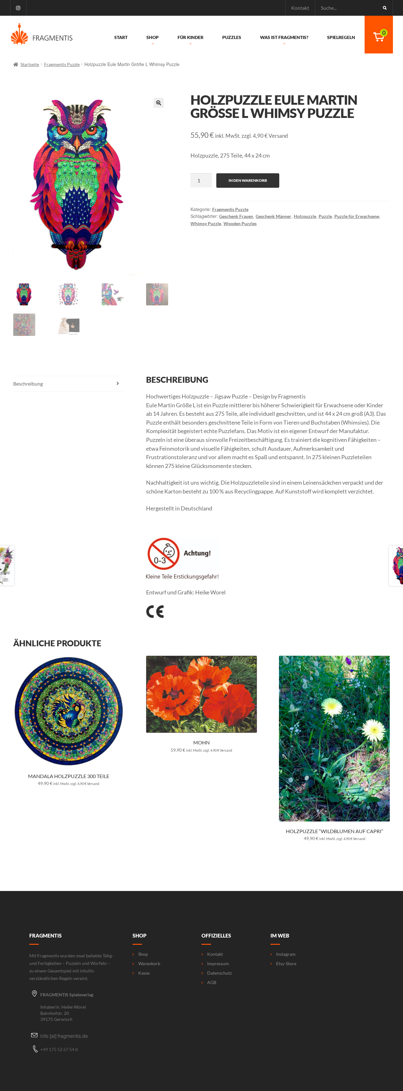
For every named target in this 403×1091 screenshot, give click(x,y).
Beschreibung (28, 384)
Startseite (29, 64)
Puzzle (325, 216)
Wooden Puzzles (240, 223)
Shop (152, 37)
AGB (211, 982)
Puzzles (231, 37)
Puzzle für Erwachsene (356, 216)
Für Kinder (190, 37)
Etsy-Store (286, 963)
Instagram (286, 954)
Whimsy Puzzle (205, 223)
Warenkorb (149, 963)
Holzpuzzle (305, 216)
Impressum (218, 963)
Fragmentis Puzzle (62, 64)
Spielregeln (341, 37)
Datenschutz (219, 973)
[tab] (68, 384)
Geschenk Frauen (236, 216)
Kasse (144, 973)
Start (121, 37)
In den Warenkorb (248, 180)
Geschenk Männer (273, 216)
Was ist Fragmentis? (284, 37)
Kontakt (300, 8)
